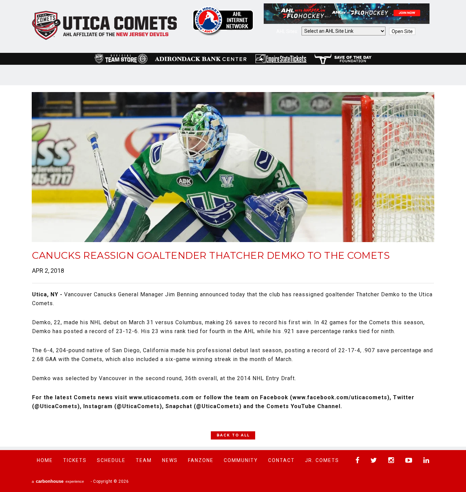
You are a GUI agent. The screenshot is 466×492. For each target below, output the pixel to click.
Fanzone (201, 460)
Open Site (402, 31)
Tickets (75, 460)
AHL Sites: (287, 31)
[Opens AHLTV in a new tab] (346, 22)
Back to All (233, 435)
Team (144, 460)
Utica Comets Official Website (104, 25)
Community (241, 460)
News (170, 460)
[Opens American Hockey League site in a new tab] (223, 21)
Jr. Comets (322, 460)
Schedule (111, 460)
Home (45, 460)
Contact (281, 460)
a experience (58, 481)
